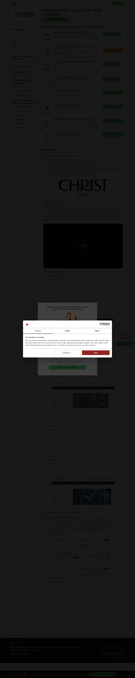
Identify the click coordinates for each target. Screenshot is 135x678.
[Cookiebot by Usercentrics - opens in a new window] (101, 324)
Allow (96, 353)
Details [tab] (67, 331)
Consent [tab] (38, 331)
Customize (66, 353)
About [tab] (97, 331)
